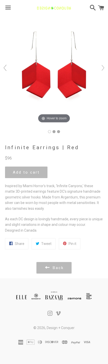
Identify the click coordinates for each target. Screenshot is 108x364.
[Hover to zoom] (54, 70)
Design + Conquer (61, 328)
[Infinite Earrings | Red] (49, 131)
